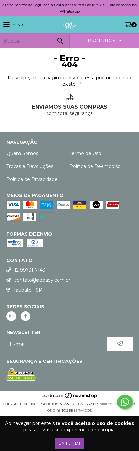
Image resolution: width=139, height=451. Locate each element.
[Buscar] (59, 41)
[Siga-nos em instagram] (11, 316)
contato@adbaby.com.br (42, 280)
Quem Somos (22, 153)
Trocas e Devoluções (29, 166)
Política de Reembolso (95, 166)
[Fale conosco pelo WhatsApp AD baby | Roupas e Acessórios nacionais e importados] (125, 402)
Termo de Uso (85, 153)
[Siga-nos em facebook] (25, 316)
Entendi (69, 443)
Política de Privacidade (32, 179)
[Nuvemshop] (69, 397)
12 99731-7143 (29, 270)
